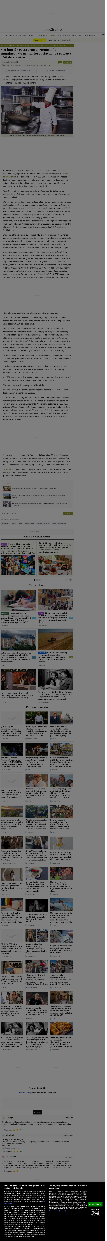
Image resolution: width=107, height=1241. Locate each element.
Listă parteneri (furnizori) (57, 1211)
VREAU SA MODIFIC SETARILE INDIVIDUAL (95, 1212)
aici (22, 1224)
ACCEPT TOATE (95, 1204)
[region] (52, 1211)
